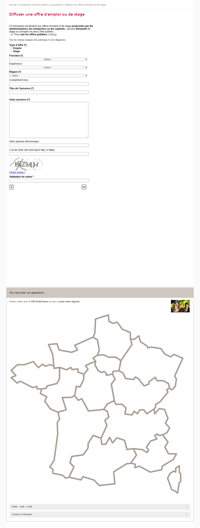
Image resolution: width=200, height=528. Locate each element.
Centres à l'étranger (22, 514)
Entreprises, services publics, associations (40, 5)
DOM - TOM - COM (22, 507)
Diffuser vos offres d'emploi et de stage (85, 5)
